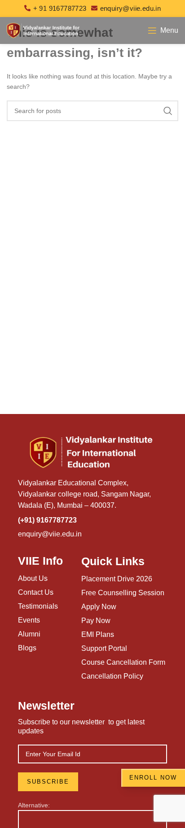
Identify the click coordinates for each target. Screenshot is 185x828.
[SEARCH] (168, 110)
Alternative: (34, 805)
